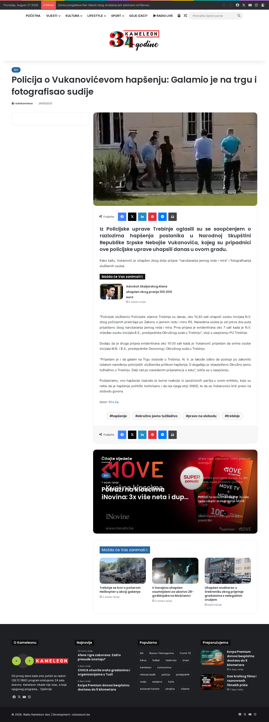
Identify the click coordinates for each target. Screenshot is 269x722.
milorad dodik (148, 674)
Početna (33, 15)
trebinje (233, 416)
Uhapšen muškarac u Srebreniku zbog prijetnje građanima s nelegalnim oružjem (224, 594)
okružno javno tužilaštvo (157, 416)
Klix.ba (114, 402)
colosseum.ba (81, 714)
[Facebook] (122, 217)
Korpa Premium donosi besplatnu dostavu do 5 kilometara (240, 658)
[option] (175, 492)
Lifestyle (95, 15)
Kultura (72, 15)
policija (166, 674)
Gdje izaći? (138, 15)
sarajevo (157, 681)
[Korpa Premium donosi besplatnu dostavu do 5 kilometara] (212, 657)
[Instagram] (29, 697)
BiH (16, 70)
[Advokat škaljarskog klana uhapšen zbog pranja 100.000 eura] (111, 291)
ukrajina (170, 688)
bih (142, 653)
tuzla (171, 681)
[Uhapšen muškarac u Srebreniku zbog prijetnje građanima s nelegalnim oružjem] (228, 571)
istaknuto (171, 660)
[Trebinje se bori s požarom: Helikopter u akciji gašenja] (123, 571)
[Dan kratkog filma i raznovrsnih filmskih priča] (212, 682)
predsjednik (183, 674)
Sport (116, 15)
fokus (143, 660)
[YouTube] (24, 697)
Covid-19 (185, 653)
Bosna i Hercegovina (161, 653)
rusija (143, 681)
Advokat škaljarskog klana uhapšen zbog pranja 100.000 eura (149, 291)
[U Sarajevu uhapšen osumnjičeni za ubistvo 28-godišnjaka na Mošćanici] (175, 571)
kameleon (146, 667)
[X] (132, 217)
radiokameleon (24, 103)
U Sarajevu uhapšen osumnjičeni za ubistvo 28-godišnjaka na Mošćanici (173, 592)
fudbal (156, 660)
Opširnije (46, 689)
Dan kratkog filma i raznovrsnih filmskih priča (241, 680)
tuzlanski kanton (150, 688)
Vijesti (51, 15)
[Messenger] (162, 217)
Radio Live (164, 15)
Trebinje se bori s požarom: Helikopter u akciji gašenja (120, 590)
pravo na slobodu (202, 416)
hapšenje (119, 416)
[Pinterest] (152, 217)
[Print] (172, 217)
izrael (185, 660)
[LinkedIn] (142, 217)
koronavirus (164, 667)
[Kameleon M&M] (134, 39)
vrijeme (185, 688)
